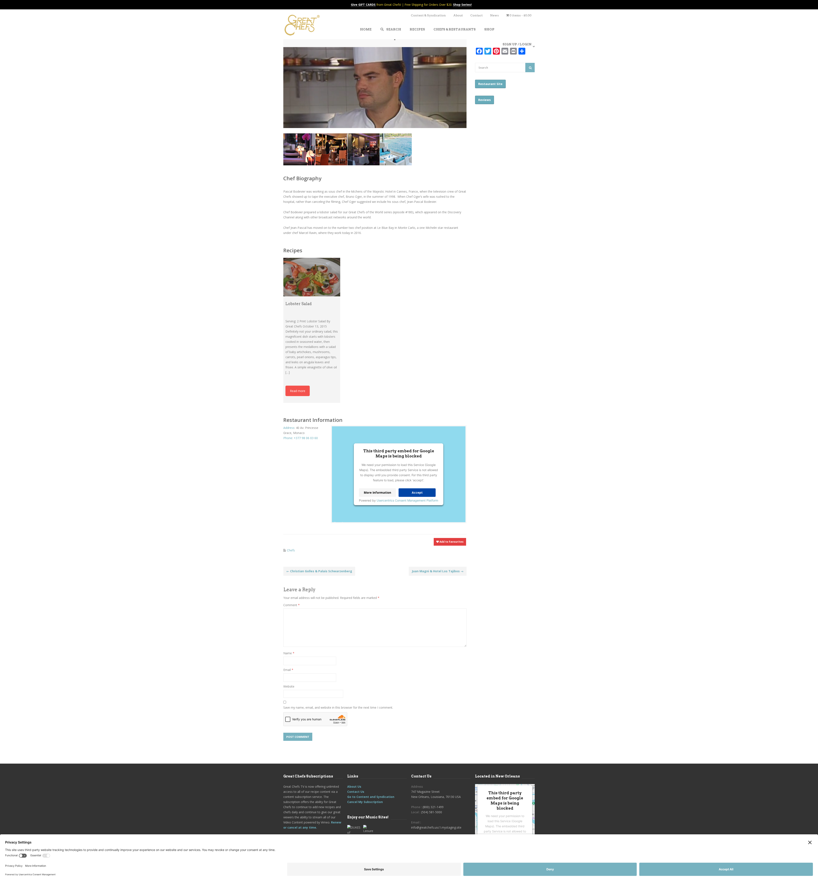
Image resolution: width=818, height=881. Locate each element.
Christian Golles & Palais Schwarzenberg (319, 571)
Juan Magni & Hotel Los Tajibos (438, 571)
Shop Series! (462, 5)
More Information (377, 492)
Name (288, 653)
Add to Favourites (451, 542)
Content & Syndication (428, 15)
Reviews (484, 100)
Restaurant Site (490, 84)
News (494, 15)
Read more (297, 391)
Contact (476, 15)
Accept (417, 492)
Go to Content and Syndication (370, 797)
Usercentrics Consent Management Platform (407, 500)
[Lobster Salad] (311, 277)
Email (288, 670)
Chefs (291, 550)
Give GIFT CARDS (363, 5)
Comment (291, 605)
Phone (287, 438)
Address (288, 428)
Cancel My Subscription (365, 802)
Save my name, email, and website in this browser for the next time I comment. (338, 707)
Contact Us (355, 792)
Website (288, 686)
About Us (354, 786)
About (458, 15)
